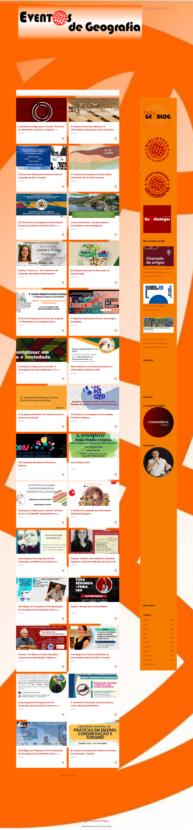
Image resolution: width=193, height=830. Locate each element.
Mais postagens (68, 775)
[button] (63, 139)
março (145, 642)
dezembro (147, 656)
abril (145, 638)
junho (145, 629)
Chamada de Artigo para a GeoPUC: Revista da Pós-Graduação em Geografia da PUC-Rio (158, 272)
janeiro (146, 651)
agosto (146, 620)
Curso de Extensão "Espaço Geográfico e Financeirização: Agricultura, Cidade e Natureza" (156, 343)
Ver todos (112, 93)
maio (145, 633)
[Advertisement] (67, 796)
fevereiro (147, 647)
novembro (147, 660)
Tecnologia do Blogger (98, 821)
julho (145, 624)
